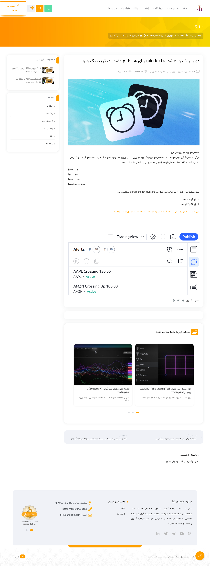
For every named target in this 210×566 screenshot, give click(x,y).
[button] (137, 413)
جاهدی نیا (154, 71)
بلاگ (123, 508)
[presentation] (75, 378)
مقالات (50, 136)
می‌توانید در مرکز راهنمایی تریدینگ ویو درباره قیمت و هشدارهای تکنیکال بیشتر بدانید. (157, 211)
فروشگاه (121, 514)
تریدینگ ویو (182, 71)
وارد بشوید (169, 461)
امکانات (192, 71)
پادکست (49, 113)
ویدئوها (49, 143)
